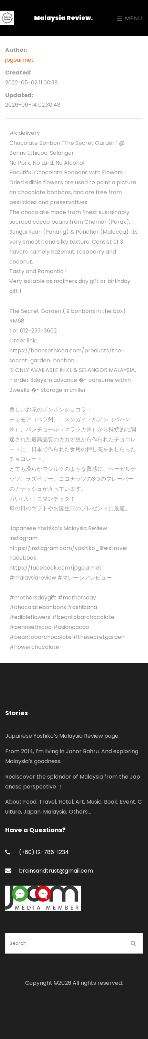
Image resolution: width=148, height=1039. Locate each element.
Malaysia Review (63, 17)
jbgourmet (19, 60)
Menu (132, 18)
